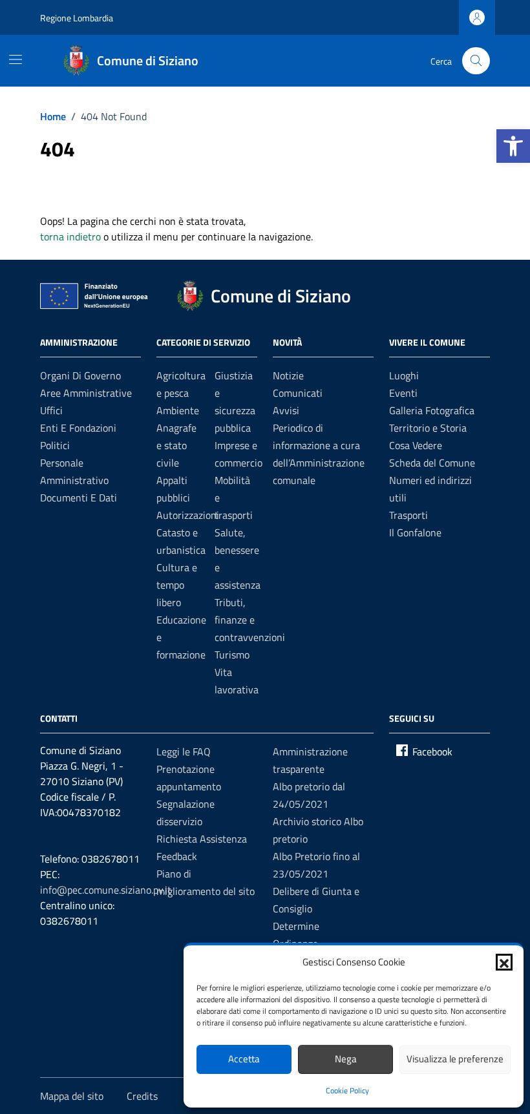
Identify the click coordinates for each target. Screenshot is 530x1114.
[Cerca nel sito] (476, 61)
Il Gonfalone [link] (415, 532)
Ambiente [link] (177, 410)
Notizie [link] (288, 375)
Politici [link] (55, 445)
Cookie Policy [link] (347, 1090)
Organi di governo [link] (80, 375)
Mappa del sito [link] (71, 1096)
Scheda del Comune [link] (432, 462)
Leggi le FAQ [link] (183, 751)
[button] (504, 962)
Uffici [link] (51, 410)
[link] (513, 146)
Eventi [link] (403, 393)
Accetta (244, 1058)
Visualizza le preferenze (455, 1058)
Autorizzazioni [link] (187, 515)
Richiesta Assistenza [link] (201, 838)
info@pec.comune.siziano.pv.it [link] (105, 890)
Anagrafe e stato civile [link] (176, 445)
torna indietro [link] (70, 236)
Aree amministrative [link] (86, 393)
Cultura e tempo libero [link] (176, 585)
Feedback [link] (176, 856)
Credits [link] (142, 1096)
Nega (346, 1058)
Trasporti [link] (408, 515)
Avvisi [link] (286, 410)
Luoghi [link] (404, 375)
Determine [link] (296, 926)
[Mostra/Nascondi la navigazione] (15, 59)
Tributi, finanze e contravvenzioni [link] (250, 619)
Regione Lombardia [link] (76, 18)
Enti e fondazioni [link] (78, 428)
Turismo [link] (232, 654)
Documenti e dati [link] (78, 497)
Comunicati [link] (298, 393)
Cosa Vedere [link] (415, 445)
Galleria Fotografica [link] (431, 410)
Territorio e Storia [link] (428, 428)
